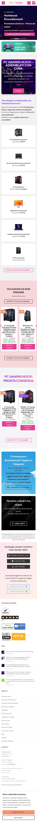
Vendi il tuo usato (6, 713)
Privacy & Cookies (6, 727)
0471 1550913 (11, 764)
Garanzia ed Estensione (8, 700)
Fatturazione (5, 724)
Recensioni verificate (7, 706)
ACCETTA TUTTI (18, 812)
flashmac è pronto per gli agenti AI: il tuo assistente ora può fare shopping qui (18, 658)
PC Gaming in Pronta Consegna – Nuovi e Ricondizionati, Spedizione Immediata (18, 672)
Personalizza (18, 818)
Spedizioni (4, 710)
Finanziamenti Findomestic (9, 703)
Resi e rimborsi (5, 720)
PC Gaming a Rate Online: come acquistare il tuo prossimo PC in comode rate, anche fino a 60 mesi (20, 681)
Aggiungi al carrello (9, 346)
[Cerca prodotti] (29, 3)
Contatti (4, 737)
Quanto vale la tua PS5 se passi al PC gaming (19, 651)
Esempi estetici (6, 696)
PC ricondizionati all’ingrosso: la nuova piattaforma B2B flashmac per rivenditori (18, 665)
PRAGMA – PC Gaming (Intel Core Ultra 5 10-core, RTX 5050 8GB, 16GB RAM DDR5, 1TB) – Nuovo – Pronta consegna (28, 411)
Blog (2, 734)
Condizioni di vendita (7, 717)
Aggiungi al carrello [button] (27, 346)
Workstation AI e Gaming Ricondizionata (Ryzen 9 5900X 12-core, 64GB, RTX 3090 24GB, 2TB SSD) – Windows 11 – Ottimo (28, 331)
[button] (3, 3)
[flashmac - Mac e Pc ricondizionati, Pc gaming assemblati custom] (16, 3)
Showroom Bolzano (7, 741)
